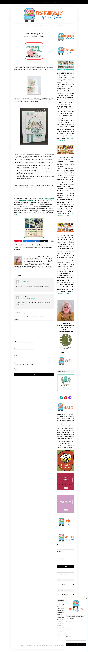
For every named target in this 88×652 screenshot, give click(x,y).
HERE (16, 215)
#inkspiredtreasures (45, 247)
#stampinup (17, 249)
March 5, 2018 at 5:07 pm (26, 283)
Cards (22, 245)
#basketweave (25, 247)
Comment (16, 319)
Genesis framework (48, 645)
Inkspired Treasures (44, 14)
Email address (61, 545)
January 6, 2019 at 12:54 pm (27, 298)
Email (15, 348)
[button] (66, 24)
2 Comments (42, 36)
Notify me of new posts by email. (21, 369)
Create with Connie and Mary (33, 245)
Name (15, 341)
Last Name (60, 559)
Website (15, 355)
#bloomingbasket (35, 247)
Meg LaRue (23, 281)
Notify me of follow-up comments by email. (23, 364)
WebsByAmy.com (64, 645)
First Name (60, 552)
